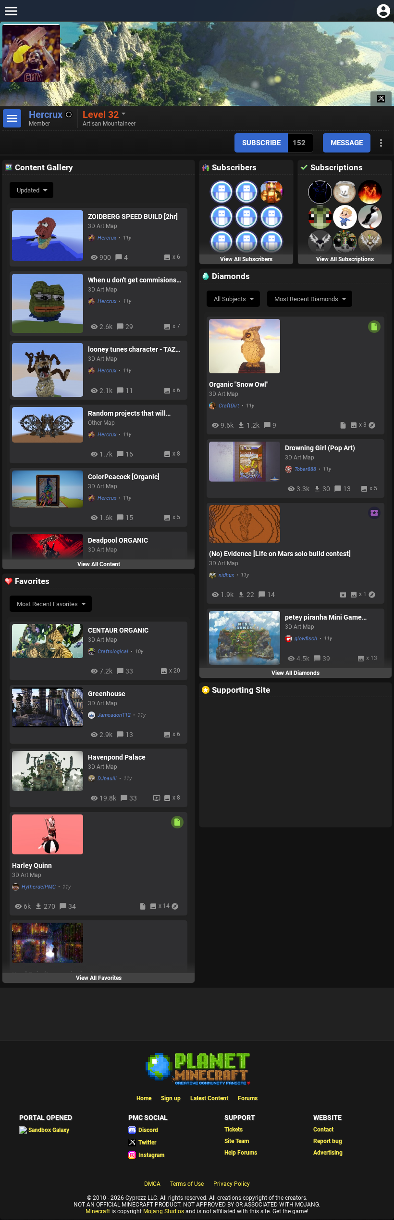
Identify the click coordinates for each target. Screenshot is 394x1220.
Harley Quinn (32, 865)
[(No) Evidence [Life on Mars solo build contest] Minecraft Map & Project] (244, 524)
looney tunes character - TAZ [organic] (131, 349)
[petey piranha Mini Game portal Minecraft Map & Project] (244, 638)
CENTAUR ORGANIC (118, 630)
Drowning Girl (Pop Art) (320, 448)
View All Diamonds (295, 673)
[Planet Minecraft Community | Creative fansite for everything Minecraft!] (197, 1068)
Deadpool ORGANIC (118, 540)
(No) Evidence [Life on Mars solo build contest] (280, 554)
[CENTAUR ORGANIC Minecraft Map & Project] (47, 650)
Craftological (113, 651)
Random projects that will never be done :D (127, 413)
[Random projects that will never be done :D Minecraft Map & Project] (47, 433)
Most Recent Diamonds (306, 299)
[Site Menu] (11, 11)
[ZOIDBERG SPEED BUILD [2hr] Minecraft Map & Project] (47, 237)
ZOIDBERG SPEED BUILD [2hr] (133, 216)
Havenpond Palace (117, 757)
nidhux (226, 575)
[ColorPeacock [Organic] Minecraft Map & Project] (47, 497)
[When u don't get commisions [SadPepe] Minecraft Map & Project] (47, 303)
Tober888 (305, 469)
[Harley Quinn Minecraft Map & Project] (47, 834)
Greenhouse (106, 694)
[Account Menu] (383, 11)
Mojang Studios (163, 1211)
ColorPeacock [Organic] (124, 477)
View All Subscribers (246, 259)
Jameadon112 (114, 715)
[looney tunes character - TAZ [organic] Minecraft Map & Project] (47, 370)
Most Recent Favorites (47, 604)
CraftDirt (229, 406)
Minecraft (98, 1211)
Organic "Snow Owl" (238, 384)
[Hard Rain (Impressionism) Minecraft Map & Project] (47, 943)
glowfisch (306, 638)
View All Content (98, 564)
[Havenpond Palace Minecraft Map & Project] (47, 777)
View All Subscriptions (345, 259)
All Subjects (230, 299)
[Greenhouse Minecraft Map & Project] (47, 714)
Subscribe (261, 143)
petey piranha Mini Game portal (323, 617)
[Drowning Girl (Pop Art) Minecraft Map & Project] (244, 468)
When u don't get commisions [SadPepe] (132, 280)
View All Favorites (99, 978)
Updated (28, 190)
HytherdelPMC (39, 887)
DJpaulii (107, 778)
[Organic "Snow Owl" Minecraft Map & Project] (244, 346)
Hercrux (107, 238)
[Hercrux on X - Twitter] (381, 98)
